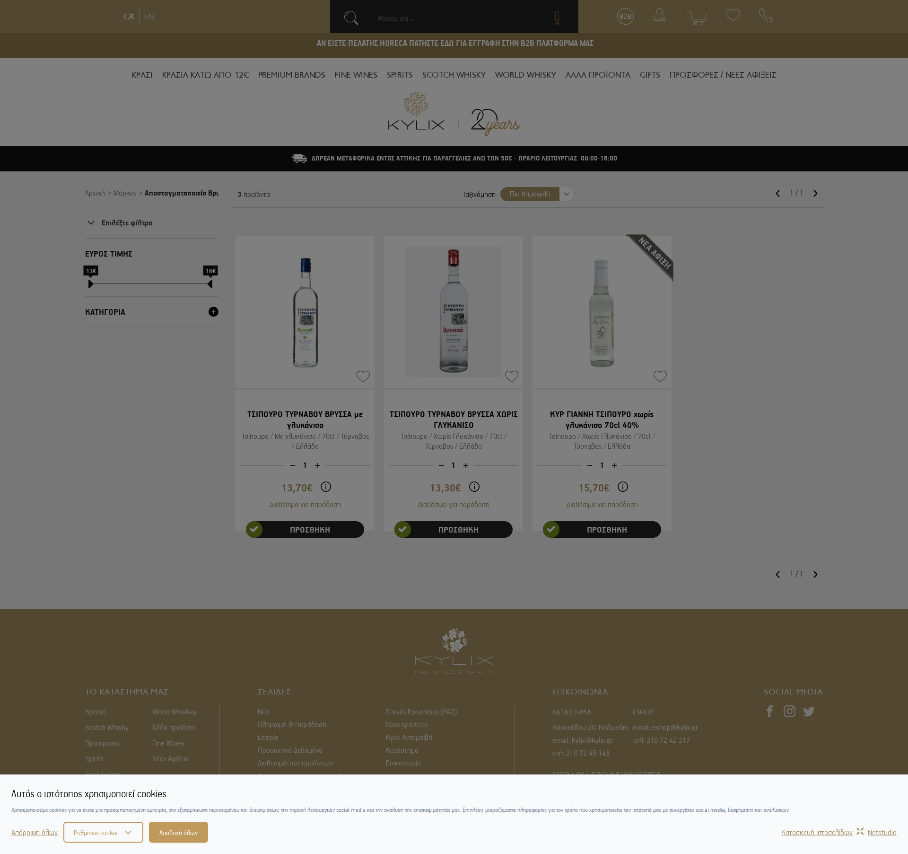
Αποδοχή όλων (178, 832)
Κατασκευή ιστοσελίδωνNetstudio (839, 832)
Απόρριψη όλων (34, 832)
